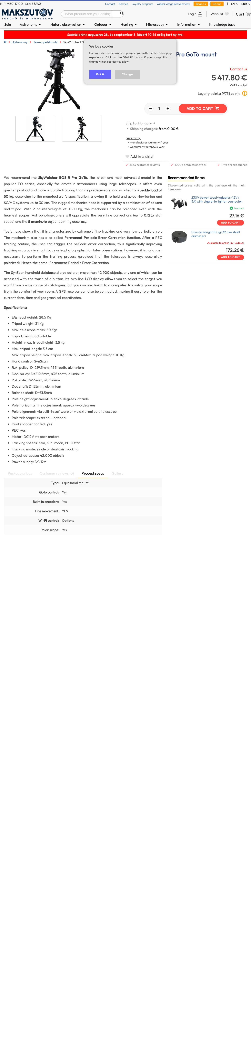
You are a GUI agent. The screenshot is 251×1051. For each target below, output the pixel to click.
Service (123, 4)
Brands (201, 4)
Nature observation (67, 24)
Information (188, 24)
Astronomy (30, 24)
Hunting (129, 24)
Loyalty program (142, 4)
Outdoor (103, 24)
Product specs (93, 473)
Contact (110, 4)
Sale (7, 24)
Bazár (217, 4)
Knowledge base (222, 24)
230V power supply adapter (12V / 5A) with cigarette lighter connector (216, 199)
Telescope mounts (45, 42)
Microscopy (157, 24)
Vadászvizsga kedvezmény (173, 4)
